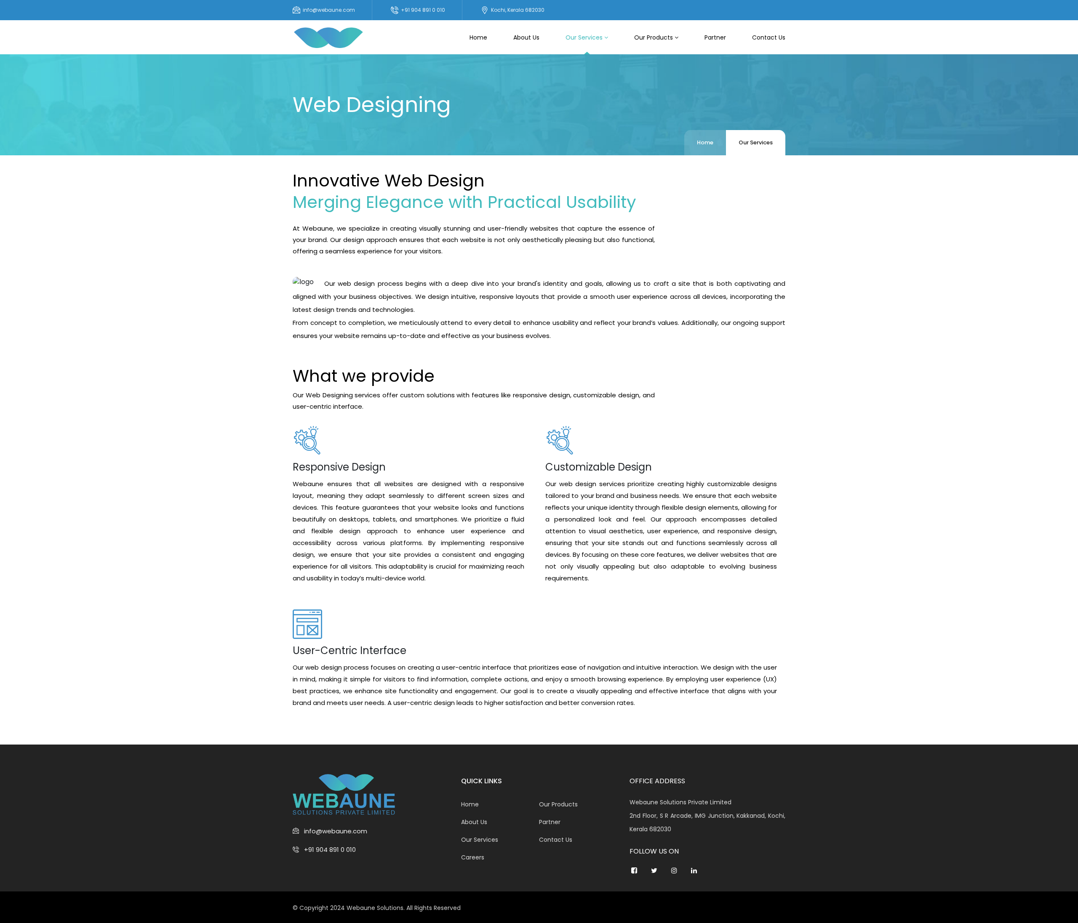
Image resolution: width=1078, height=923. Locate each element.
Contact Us (768, 37)
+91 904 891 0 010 (423, 9)
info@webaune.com (329, 9)
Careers (472, 857)
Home (478, 37)
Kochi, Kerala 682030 (517, 9)
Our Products (654, 37)
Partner (715, 37)
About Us (526, 37)
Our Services (585, 37)
